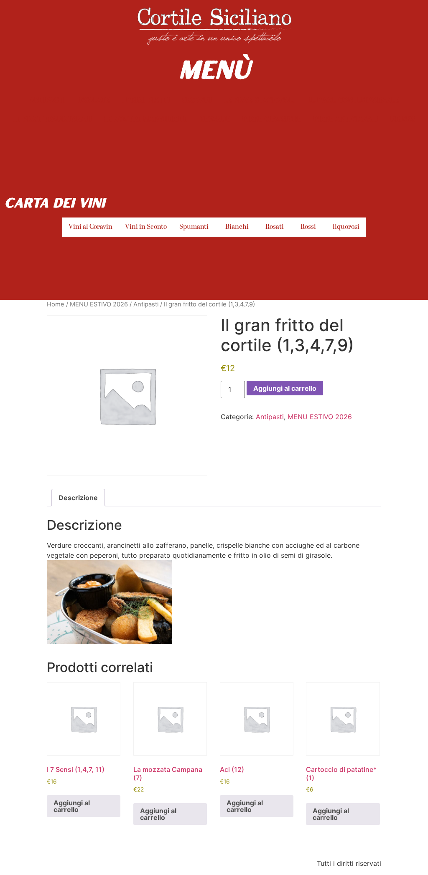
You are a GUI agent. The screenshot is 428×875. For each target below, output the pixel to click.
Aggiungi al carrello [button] (72, 806)
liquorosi (346, 227)
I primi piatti (146, 99)
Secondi (196, 99)
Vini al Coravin (90, 227)
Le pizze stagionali (259, 99)
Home (55, 304)
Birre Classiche (271, 118)
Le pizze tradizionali (52, 118)
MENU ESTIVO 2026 (99, 304)
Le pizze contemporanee (353, 99)
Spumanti (194, 227)
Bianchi (237, 227)
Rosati (274, 227)
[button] (196, 227)
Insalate (94, 99)
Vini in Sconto (146, 227)
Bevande (215, 118)
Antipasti (47, 99)
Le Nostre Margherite (145, 118)
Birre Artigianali (345, 118)
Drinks (402, 118)
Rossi (308, 227)
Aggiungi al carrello (284, 388)
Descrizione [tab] (78, 497)
